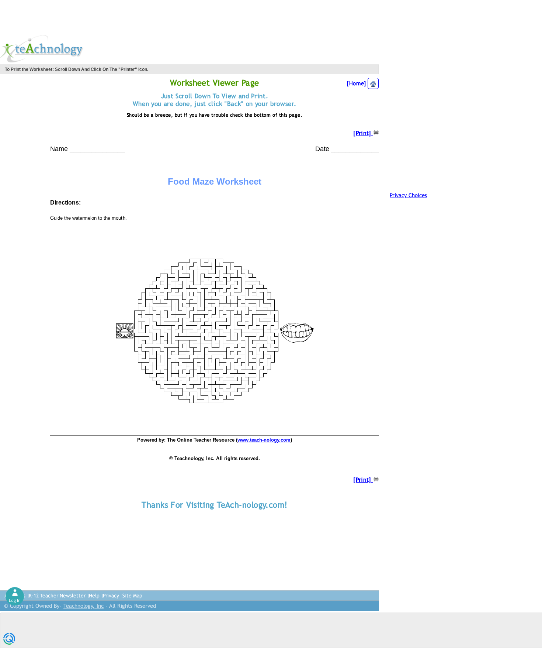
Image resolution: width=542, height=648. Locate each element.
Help (94, 596)
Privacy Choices (408, 195)
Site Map (132, 596)
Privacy (111, 596)
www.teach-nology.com (264, 440)
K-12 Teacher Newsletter (57, 596)
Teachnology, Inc (83, 606)
